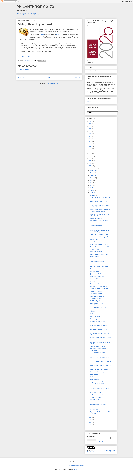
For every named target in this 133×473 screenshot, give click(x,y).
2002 (90, 427)
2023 (90, 126)
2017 (90, 141)
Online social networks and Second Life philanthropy (100, 231)
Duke (57, 34)
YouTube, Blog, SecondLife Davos (99, 301)
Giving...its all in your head (97, 276)
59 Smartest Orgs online (97, 279)
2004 (90, 422)
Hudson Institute (94, 256)
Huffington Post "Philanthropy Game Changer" (30, 14)
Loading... (89, 101)
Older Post (77, 77)
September (93, 175)
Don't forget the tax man (97, 314)
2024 (90, 124)
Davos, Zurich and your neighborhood (96, 304)
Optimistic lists (94, 409)
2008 (90, 163)
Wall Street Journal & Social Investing (100, 337)
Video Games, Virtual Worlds (98, 269)
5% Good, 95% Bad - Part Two (98, 377)
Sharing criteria (94, 239)
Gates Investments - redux (97, 352)
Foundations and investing (97, 346)
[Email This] (38, 61)
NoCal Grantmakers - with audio (99, 266)
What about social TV (96, 218)
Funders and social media (97, 261)
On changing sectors (96, 264)
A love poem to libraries (96, 392)
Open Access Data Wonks (97, 407)
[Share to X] (42, 61)
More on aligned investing (97, 319)
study (42, 34)
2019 (90, 136)
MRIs (57, 36)
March (92, 190)
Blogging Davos (94, 271)
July (91, 180)
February (93, 192)
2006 (90, 417)
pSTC (32, 31)
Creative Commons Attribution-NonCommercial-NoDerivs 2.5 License (101, 451)
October (92, 173)
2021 (90, 131)
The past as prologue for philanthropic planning (97, 382)
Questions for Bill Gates (96, 274)
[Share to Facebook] (43, 61)
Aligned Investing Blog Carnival (98, 286)
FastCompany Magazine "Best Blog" (27, 13)
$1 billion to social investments (98, 259)
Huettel (66, 47)
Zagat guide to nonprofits (97, 296)
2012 (90, 153)
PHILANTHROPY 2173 (35, 7)
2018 (90, 138)
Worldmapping (94, 374)
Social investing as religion (97, 339)
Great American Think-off (97, 225)
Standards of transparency (97, 385)
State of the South (95, 316)
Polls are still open (95, 228)
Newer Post (21, 77)
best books (93, 281)
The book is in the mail (96, 394)
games (30, 56)
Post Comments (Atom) (53, 83)
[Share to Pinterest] (45, 61)
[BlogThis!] (40, 61)
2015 (90, 146)
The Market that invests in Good (99, 234)
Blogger (75, 469)
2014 (90, 148)
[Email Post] (35, 60)
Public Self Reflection (96, 251)
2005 (90, 419)
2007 (90, 166)
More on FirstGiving (95, 397)
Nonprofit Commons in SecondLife (99, 246)
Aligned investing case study (98, 307)
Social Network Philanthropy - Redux (100, 237)
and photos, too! (94, 249)
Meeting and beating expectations (99, 372)
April (91, 187)
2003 (90, 424)
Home (50, 77)
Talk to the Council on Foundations (100, 369)
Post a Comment (24, 69)
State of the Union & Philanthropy (99, 288)
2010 (90, 158)
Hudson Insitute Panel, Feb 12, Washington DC (98, 202)
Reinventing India (95, 283)
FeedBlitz (102, 441)
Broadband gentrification (97, 402)
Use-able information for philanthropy (100, 209)
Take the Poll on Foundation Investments (98, 349)
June (91, 182)
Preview (89, 441)
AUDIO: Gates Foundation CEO (99, 211)
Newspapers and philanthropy (98, 404)
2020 (90, 133)
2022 (90, 129)
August (92, 178)
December (93, 168)
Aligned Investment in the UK (98, 293)
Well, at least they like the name (99, 220)
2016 (90, 143)
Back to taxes (93, 242)
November (93, 170)
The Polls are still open (96, 291)
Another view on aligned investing (99, 244)
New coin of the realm (96, 223)
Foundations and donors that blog (99, 355)
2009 (90, 161)
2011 (90, 156)
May (91, 185)
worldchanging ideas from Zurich (99, 254)
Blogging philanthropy (96, 298)
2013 (90, 151)
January (92, 195)
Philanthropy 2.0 (94, 399)
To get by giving (94, 379)
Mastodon (70, 465)
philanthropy (24, 56)
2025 (90, 121)
